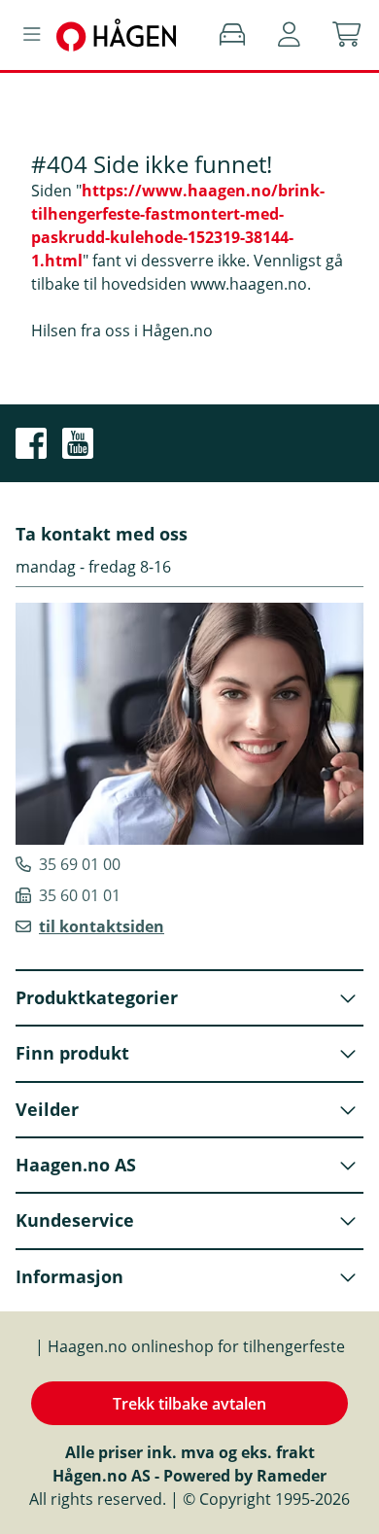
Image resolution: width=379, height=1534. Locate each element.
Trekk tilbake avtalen (189, 1403)
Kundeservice (75, 1220)
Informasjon (69, 1276)
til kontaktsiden (101, 926)
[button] (289, 35)
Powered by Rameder (245, 1475)
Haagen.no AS (76, 1164)
